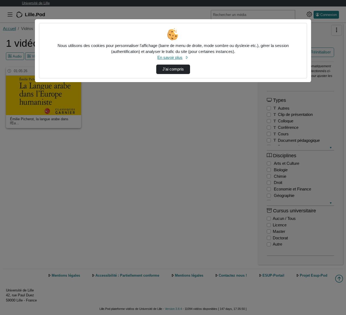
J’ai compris (173, 69)
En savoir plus (169, 57)
